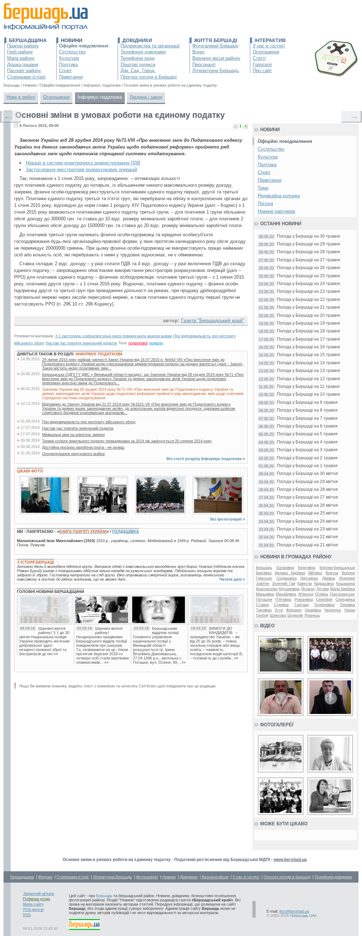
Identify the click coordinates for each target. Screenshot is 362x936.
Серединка (345, 599)
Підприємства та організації (150, 45)
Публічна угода (36, 899)
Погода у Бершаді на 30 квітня (307, 473)
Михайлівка (286, 594)
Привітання (71, 77)
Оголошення (266, 51)
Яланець (312, 615)
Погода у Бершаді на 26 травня (308, 268)
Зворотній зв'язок (38, 893)
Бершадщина (28, 40)
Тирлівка (264, 610)
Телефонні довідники (143, 51)
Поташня (264, 599)
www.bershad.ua (290, 859)
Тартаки (301, 605)
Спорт (65, 70)
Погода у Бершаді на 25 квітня (307, 513)
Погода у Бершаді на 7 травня (307, 418)
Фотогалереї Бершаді (215, 45)
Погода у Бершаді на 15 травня (308, 355)
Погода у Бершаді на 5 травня (307, 434)
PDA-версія (33, 909)
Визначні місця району (216, 58)
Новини (71, 40)
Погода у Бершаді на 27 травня (308, 260)
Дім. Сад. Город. (138, 70)
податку (156, 343)
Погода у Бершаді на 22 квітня (307, 537)
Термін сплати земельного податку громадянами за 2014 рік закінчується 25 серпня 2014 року (127, 441)
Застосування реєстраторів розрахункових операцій (81, 169)
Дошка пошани (22, 64)
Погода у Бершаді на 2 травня (307, 458)
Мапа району (21, 58)
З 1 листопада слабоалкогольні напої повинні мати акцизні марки (113, 336)
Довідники (137, 40)
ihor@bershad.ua (294, 911)
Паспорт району (24, 70)
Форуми (45, 877)
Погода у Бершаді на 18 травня (308, 331)
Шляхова (278, 615)
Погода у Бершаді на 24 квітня (307, 521)
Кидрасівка (324, 583)
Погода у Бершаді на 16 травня (308, 347)
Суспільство (72, 51)
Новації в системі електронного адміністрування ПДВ (83, 162)
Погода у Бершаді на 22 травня (308, 299)
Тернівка (347, 605)
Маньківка (265, 594)
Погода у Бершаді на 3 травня (307, 450)
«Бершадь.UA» (303, 915)
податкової (138, 343)
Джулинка (309, 578)
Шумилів (295, 615)
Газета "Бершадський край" (212, 320)
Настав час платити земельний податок (81, 343)
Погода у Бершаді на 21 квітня (307, 545)
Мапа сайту (33, 904)
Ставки (262, 605)
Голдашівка (125, 531)
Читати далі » (232, 579)
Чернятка (332, 610)
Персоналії (204, 64)
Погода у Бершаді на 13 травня (308, 370)
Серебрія (324, 599)
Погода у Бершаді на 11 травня (308, 386)
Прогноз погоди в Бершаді (149, 77)
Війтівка (315, 573)
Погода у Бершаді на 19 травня (308, 323)
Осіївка (321, 594)
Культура (69, 58)
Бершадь (264, 567)
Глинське (264, 578)
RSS (27, 915)
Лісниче (308, 589)
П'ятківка (283, 599)
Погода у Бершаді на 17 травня (308, 339)
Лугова (322, 589)
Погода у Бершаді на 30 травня (308, 236)
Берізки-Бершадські (337, 567)
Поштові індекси (138, 64)
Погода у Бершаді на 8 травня (307, 410)
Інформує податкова (100, 97)
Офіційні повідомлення (83, 45)
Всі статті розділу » (206, 459)
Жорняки (347, 578)
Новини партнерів (276, 211)
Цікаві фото (30, 471)
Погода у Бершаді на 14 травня (308, 363)
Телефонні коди (137, 58)
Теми (263, 188)
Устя (279, 610)
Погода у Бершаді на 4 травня (307, 442)
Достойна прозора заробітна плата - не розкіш (83, 447)
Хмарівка (313, 610)
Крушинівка (289, 589)
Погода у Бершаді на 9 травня (307, 402)
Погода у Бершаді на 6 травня (307, 426)
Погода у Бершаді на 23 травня (308, 291)
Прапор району (23, 45)
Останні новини (280, 223)
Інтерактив (270, 40)
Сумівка (281, 605)
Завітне (262, 583)
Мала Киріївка (342, 589)
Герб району (20, 51)
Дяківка (328, 578)
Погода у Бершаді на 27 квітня (307, 497)
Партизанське (342, 594)
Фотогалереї (276, 724)
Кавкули (304, 583)
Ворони (348, 573)
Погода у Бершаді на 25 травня (308, 276)
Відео (198, 51)
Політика (68, 64)
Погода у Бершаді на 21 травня (308, 307)
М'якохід (305, 594)
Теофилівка (324, 605)
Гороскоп (262, 64)
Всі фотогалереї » (227, 519)
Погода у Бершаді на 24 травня (308, 283)
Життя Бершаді (215, 40)
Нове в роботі (20, 97)
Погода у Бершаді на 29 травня (308, 244)
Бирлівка (264, 573)
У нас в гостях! (269, 45)
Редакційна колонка (279, 195)
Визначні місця (215, 877)
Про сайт (262, 70)
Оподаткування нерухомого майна (73, 454)
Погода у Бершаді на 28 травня (308, 252)
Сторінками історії (26, 77)
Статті (259, 58)
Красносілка (267, 589)
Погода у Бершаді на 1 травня (307, 466)
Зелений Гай (283, 583)
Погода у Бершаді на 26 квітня (307, 505)
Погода (265, 203)
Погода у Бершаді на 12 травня (308, 379)
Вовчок (332, 573)
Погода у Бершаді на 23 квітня (307, 529)
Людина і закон (146, 97)
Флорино (294, 610)
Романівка (303, 599)
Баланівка (285, 567)
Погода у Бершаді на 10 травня (308, 394)
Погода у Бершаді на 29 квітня (307, 481)
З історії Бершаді (35, 562)
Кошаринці (345, 583)
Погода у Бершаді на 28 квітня (307, 489)
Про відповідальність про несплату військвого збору (89, 422)
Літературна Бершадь (215, 70)
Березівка (306, 567)
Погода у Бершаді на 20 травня (308, 315)
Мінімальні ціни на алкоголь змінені (73, 434)
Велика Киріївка (290, 573)
